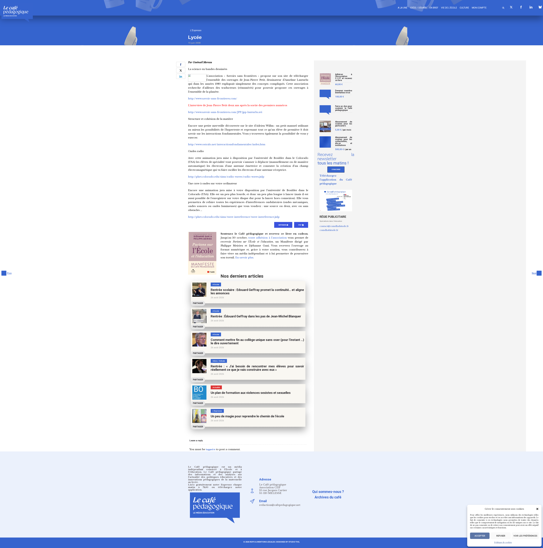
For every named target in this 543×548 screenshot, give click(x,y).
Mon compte (479, 7)
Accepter (480, 536)
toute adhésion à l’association (267, 237)
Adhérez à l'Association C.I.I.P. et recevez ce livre (343, 77)
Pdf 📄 (301, 225)
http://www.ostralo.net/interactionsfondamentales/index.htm (226, 144)
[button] (537, 509)
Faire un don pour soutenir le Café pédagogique (343, 108)
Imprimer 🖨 (283, 225)
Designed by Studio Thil (288, 542)
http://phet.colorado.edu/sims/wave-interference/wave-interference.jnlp (234, 216)
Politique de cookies (503, 542)
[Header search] (503, 7)
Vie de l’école (449, 7)
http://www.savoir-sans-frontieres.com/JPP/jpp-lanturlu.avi (225, 112)
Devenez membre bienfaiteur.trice (343, 92)
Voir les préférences (525, 536)
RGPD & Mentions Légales (262, 542)
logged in (210, 449)
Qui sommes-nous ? (328, 492)
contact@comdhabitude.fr (334, 226)
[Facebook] (521, 7)
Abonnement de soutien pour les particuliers (343, 124)
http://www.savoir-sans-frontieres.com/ (212, 98)
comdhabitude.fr (329, 230)
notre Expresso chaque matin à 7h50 (215, 486)
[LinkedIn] (531, 7)
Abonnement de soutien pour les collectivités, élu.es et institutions (343, 141)
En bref (433, 7)
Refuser (500, 536)
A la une (402, 7)
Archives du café (328, 497)
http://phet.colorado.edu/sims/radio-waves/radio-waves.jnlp (226, 176)
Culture (464, 7)
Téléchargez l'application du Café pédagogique (336, 179)
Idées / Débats (418, 7)
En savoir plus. (244, 257)
